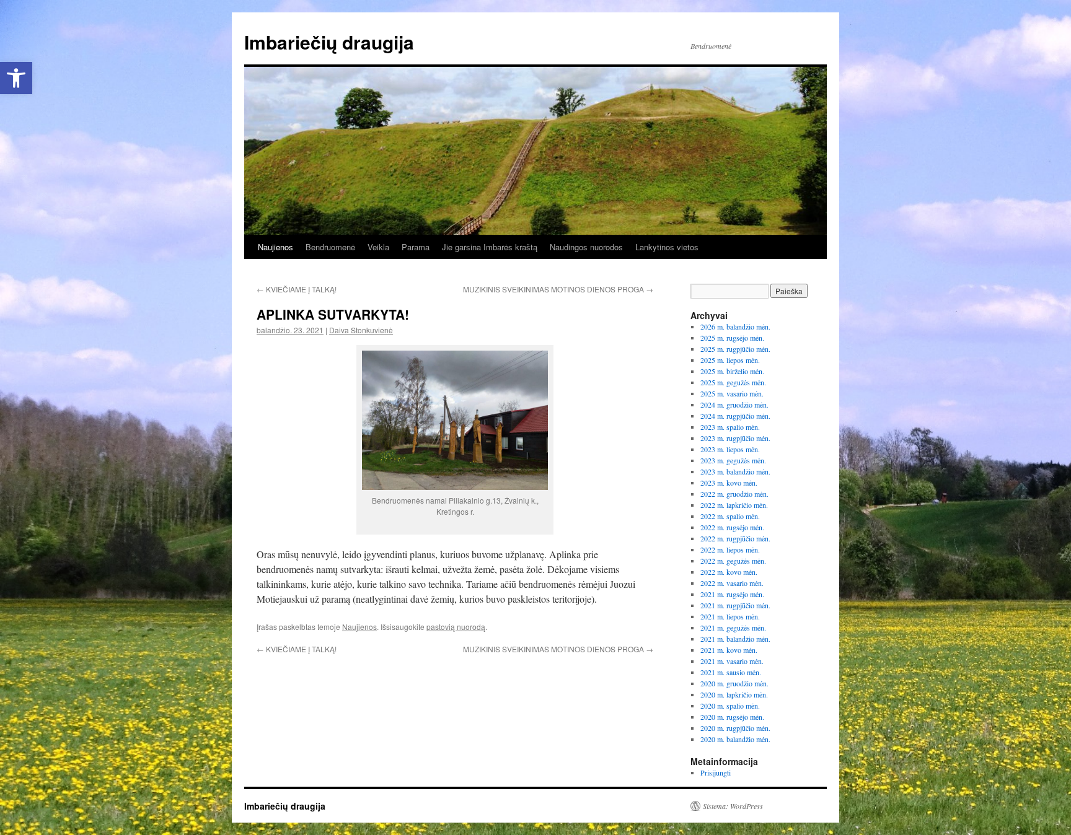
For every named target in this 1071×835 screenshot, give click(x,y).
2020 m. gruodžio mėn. (734, 683)
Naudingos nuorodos (586, 247)
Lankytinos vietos (667, 247)
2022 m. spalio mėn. (730, 516)
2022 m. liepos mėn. (730, 549)
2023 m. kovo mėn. (728, 482)
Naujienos (275, 247)
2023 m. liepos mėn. (730, 449)
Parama (416, 247)
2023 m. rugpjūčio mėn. (735, 438)
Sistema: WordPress (733, 806)
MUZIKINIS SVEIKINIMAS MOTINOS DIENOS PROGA (558, 289)
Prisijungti (715, 772)
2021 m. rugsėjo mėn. (732, 594)
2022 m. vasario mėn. (732, 583)
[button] (16, 78)
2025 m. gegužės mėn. (733, 382)
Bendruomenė (330, 247)
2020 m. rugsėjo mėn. (732, 717)
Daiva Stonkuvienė (361, 330)
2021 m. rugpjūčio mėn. (735, 605)
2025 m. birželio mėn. (732, 371)
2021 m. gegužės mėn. (733, 627)
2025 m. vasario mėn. (732, 393)
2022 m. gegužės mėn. (733, 561)
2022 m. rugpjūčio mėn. (735, 538)
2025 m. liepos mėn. (730, 360)
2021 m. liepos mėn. (730, 616)
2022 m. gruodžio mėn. (734, 494)
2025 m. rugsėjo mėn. (732, 338)
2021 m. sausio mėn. (730, 672)
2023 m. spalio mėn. (730, 427)
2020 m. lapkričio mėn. (734, 694)
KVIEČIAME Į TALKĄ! (297, 289)
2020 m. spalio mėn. (730, 705)
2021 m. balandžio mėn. (735, 639)
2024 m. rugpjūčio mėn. (735, 416)
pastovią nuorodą (455, 626)
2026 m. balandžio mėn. (735, 326)
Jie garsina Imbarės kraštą (489, 247)
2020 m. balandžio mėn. (735, 739)
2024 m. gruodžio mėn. (734, 404)
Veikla (378, 247)
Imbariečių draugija (329, 41)
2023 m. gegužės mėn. (733, 460)
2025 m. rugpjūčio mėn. (735, 349)
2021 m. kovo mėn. (728, 650)
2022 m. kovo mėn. (728, 572)
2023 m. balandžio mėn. (735, 471)
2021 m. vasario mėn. (732, 661)
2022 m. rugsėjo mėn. (732, 527)
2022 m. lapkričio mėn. (734, 505)
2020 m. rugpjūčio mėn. (735, 728)
